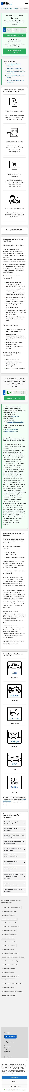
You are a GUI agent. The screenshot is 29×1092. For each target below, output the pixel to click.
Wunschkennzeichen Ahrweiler (9, 911)
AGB (5, 1050)
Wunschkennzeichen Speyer (8, 915)
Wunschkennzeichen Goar (8, 972)
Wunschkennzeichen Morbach (9, 923)
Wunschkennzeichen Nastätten (9, 934)
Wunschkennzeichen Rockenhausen (10, 926)
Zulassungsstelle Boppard (11, 429)
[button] (26, 1060)
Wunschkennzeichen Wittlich (9, 942)
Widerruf (6, 1048)
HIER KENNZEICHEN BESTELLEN (14, 51)
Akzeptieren (14, 1077)
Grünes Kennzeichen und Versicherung (10, 869)
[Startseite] (1, 8)
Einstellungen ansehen (14, 1086)
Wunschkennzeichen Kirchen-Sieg (10, 961)
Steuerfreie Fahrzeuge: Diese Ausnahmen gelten (12, 823)
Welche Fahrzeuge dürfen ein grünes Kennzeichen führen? (14, 842)
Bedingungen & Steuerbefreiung (15, 68)
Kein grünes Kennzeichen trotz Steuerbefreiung (12, 849)
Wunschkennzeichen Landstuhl (9, 919)
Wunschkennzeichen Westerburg (10, 953)
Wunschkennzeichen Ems (8, 980)
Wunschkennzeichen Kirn (8, 949)
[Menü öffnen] (26, 3)
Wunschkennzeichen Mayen (8, 968)
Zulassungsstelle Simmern (11, 431)
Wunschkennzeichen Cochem (9, 930)
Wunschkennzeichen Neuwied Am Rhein (11, 907)
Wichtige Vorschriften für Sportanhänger (11, 862)
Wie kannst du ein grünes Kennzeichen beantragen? (11, 856)
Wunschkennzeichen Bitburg (8, 945)
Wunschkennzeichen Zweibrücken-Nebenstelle (13, 957)
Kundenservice (10, 1037)
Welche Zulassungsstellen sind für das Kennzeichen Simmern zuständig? (13, 876)
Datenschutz (7, 1046)
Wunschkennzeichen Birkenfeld (9, 964)
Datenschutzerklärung (13, 1090)
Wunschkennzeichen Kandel (8, 995)
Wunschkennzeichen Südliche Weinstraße (12, 984)
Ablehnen (14, 1082)
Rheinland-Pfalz (8, 8)
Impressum (22, 1090)
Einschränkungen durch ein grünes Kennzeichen (13, 890)
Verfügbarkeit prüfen (14, 35)
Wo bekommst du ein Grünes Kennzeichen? (11, 829)
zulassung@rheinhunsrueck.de (15, 422)
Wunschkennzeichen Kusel (8, 987)
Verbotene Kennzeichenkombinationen (11, 884)
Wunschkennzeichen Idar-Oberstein (10, 976)
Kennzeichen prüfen (15, 398)
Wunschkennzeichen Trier (8, 938)
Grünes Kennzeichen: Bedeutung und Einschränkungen (14, 836)
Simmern (16, 8)
